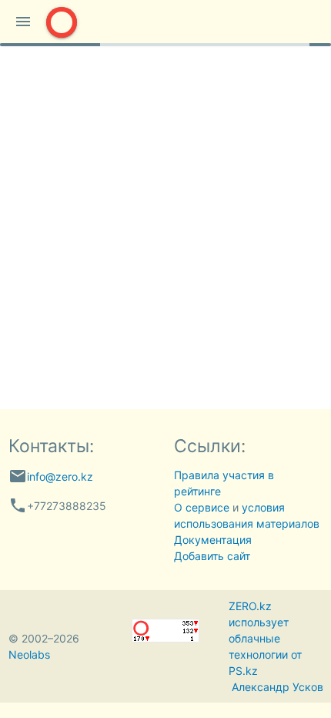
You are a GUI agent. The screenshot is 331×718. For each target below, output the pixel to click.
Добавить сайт (212, 555)
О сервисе (201, 507)
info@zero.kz (60, 476)
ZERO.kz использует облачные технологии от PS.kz (265, 638)
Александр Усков (277, 686)
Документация (213, 539)
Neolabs (29, 654)
